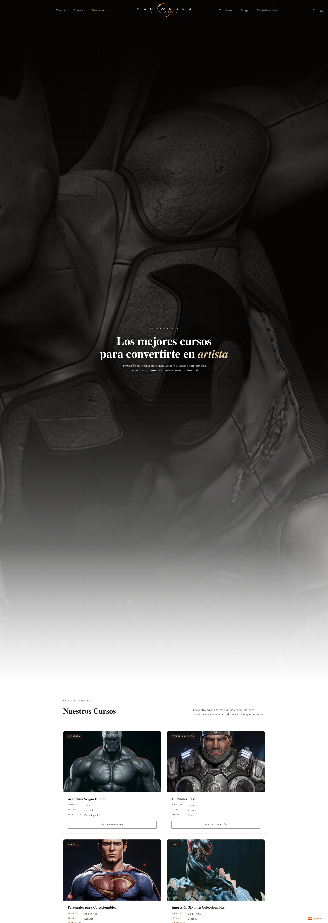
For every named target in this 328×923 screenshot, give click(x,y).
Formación (99, 10)
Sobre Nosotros (267, 10)
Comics (78, 10)
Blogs (244, 10)
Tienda (60, 10)
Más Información (112, 824)
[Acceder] (314, 10)
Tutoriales (225, 10)
